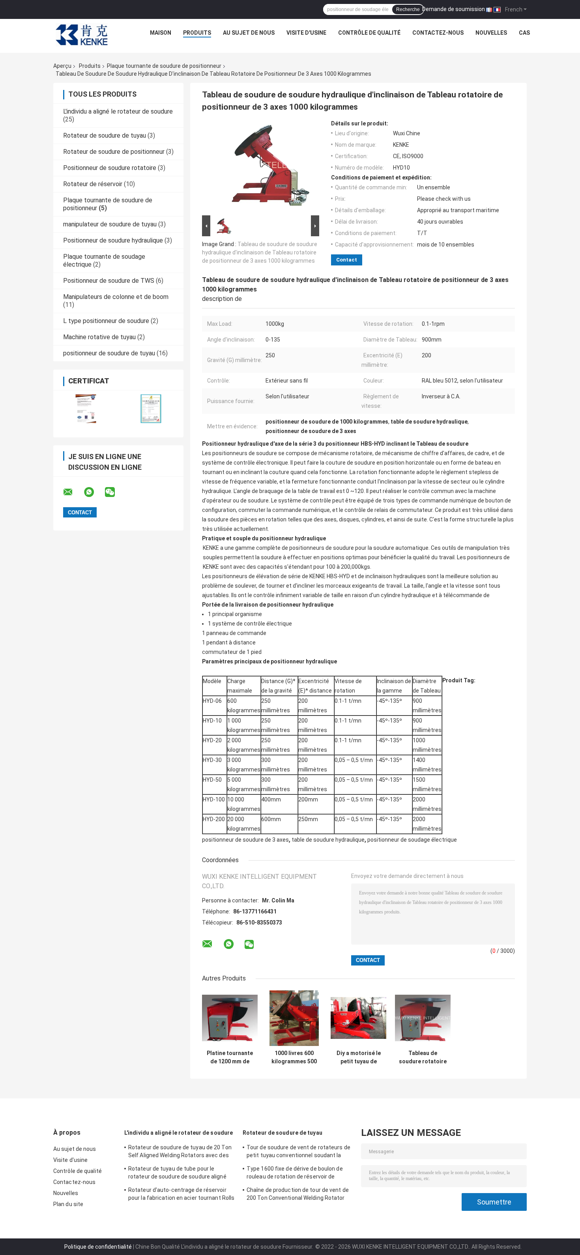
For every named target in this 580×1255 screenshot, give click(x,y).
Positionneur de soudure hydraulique (113, 240)
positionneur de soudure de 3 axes (245, 840)
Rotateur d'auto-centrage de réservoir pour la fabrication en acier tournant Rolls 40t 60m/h (181, 1195)
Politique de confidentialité (98, 1247)
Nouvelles (491, 33)
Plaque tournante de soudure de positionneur (164, 66)
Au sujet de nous (249, 33)
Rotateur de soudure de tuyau (104, 135)
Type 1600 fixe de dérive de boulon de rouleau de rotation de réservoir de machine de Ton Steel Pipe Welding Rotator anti (295, 1173)
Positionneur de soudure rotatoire (109, 168)
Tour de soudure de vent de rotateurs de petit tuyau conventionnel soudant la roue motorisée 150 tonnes (298, 1152)
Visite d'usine (306, 33)
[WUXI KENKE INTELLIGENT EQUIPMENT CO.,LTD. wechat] (115, 492)
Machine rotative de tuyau (99, 337)
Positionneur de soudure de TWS (108, 280)
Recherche (408, 9)
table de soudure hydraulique (328, 840)
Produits (197, 33)
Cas (524, 33)
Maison (160, 33)
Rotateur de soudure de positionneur (114, 151)
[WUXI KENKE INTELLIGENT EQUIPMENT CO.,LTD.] (81, 35)
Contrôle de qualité (369, 33)
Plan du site (68, 1204)
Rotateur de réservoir (92, 184)
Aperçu (62, 66)
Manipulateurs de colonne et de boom (115, 297)
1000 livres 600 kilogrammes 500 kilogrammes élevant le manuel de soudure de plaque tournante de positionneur (294, 1057)
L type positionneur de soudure (106, 321)
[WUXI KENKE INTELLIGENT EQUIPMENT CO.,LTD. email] (73, 492)
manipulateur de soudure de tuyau (110, 224)
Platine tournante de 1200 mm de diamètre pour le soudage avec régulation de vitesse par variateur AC (230, 1057)
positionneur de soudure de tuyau (109, 353)
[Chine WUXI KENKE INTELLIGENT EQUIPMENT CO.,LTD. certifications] (85, 408)
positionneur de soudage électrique (412, 840)
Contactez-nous (438, 33)
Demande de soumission (453, 9)
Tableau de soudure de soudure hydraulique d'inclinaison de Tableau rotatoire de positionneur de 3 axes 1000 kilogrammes (259, 252)
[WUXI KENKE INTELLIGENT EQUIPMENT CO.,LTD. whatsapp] (94, 492)
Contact (346, 260)
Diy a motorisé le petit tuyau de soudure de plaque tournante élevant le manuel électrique (358, 1057)
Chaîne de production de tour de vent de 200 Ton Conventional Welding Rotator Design (298, 1195)
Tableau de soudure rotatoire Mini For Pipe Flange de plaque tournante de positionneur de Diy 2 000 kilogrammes (423, 1057)
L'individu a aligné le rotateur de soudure (118, 111)
